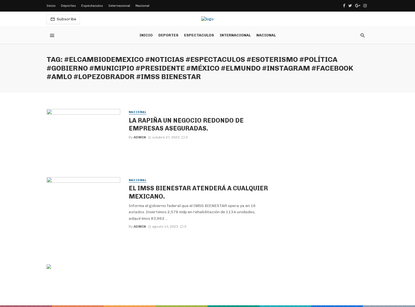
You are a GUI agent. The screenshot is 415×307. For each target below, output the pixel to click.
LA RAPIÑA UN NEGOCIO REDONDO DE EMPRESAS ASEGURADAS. (186, 124)
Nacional (142, 6)
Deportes (68, 6)
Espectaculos (92, 6)
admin (140, 137)
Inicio (51, 6)
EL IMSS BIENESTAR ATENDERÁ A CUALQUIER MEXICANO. (198, 192)
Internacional (119, 6)
